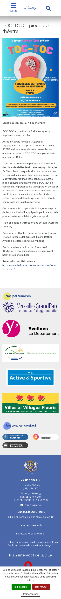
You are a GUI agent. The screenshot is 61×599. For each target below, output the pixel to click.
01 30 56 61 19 (33, 496)
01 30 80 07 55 (33, 493)
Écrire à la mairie (32, 505)
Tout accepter (21, 586)
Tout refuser (41, 586)
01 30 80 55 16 (40, 500)
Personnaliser (30, 594)
